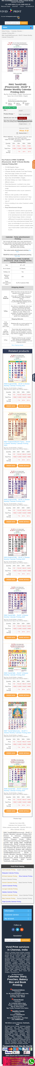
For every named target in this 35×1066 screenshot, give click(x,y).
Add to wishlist (10, 104)
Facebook (13, 929)
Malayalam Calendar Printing (10, 873)
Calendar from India (15, 823)
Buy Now (17, 256)
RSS (22, 929)
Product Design (9, 114)
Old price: (22, 128)
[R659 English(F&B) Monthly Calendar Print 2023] (17, 368)
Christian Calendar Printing (9, 895)
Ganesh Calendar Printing (9, 882)
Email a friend (27, 103)
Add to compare (18, 103)
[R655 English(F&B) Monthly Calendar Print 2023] (17, 484)
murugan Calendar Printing (10, 889)
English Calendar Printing (24, 869)
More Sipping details (17, 345)
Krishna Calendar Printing (9, 879)
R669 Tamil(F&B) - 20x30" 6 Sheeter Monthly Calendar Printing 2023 (16, 789)
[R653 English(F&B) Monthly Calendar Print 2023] (17, 542)
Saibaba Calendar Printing (9, 892)
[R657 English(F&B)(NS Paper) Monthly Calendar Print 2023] (17, 426)
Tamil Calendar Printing (8, 869)
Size (5, 110)
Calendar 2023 (24, 827)
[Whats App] (31, 1061)
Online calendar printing (9, 827)
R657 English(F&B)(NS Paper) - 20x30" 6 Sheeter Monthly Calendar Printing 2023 (17, 443)
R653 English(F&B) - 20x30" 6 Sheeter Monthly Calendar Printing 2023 (17, 558)
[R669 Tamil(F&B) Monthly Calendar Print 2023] (17, 773)
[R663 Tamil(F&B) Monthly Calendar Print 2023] (17, 600)
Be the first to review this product (17, 101)
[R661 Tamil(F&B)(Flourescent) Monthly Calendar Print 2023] (17, 77)
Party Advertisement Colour (26, 121)
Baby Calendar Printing (8, 898)
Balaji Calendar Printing (25, 882)
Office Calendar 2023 (16, 829)
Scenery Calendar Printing (24, 898)
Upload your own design (11, 117)
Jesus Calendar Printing (26, 895)
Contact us (33, 164)
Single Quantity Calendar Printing (11, 901)
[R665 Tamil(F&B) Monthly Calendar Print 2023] (17, 657)
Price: (22, 131)
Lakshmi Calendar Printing (9, 885)
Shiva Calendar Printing (25, 876)
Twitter (17, 929)
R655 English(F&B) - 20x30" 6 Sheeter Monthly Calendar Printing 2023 (17, 500)
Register (15, 6)
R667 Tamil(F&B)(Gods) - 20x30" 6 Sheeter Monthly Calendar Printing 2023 (17, 732)
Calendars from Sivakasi (15, 825)
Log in (22, 6)
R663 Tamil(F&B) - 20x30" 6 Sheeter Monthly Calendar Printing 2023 (16, 616)
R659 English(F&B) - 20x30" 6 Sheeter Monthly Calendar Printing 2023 (17, 384)
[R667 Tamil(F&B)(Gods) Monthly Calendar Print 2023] (17, 715)
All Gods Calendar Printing (9, 876)
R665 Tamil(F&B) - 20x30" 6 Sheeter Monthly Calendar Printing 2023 (16, 674)
